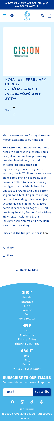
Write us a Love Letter (27, 369)
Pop (27, 314)
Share (10, 248)
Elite (27, 306)
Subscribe (42, 391)
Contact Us (27, 335)
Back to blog (29, 270)
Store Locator (27, 319)
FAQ (27, 331)
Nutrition (27, 302)
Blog (27, 360)
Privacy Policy (27, 339)
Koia (27, 356)
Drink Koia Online (23, 413)
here (46, 233)
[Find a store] (12, 16)
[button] (4, 16)
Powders (27, 310)
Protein (27, 297)
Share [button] (10, 255)
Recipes (27, 364)
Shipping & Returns (27, 344)
